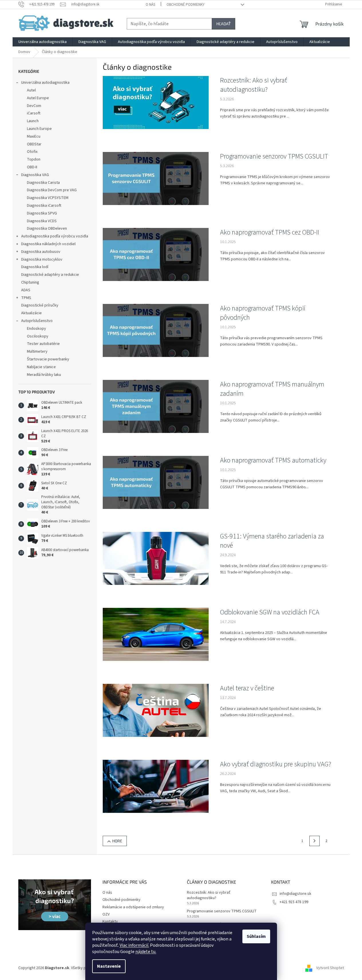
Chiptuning (30, 282)
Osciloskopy (37, 336)
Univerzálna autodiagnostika (45, 82)
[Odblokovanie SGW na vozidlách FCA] (156, 634)
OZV (106, 914)
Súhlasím (256, 936)
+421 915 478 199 (294, 902)
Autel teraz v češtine (247, 688)
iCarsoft (33, 113)
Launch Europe (39, 129)
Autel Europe (38, 98)
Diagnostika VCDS (42, 221)
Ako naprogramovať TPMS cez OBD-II (269, 232)
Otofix (32, 152)
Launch (33, 121)
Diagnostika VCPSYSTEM (47, 198)
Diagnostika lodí (34, 267)
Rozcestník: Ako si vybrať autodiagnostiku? (253, 85)
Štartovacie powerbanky (48, 359)
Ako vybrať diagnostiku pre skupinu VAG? (275, 764)
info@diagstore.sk (295, 894)
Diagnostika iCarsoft (44, 205)
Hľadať (223, 23)
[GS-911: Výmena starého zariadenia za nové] (156, 558)
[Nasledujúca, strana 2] (314, 841)
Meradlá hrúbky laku (44, 375)
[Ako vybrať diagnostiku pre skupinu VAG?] (156, 786)
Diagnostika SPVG (42, 213)
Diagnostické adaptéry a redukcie (50, 275)
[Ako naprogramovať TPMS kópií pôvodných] (156, 330)
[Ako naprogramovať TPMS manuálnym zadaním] (156, 406)
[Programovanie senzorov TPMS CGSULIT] (156, 178)
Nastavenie (109, 966)
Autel (31, 90)
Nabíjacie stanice (41, 367)
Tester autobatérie (43, 344)
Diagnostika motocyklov (41, 259)
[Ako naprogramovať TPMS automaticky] (156, 482)
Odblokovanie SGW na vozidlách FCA (269, 612)
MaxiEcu (33, 136)
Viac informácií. (134, 945)
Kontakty (110, 921)
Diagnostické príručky (39, 305)
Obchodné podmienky (186, 4)
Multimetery (37, 351)
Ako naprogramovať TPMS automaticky (273, 460)
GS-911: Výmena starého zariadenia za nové (272, 541)
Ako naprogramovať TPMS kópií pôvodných (262, 313)
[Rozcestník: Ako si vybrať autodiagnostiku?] (156, 102)
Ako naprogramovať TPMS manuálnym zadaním (272, 389)
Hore (117, 840)
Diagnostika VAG (35, 175)
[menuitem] (42, 41)
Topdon (33, 159)
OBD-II (32, 167)
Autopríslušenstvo (37, 321)
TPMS (26, 298)
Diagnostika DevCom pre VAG (52, 190)
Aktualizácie (31, 313)
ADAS (25, 290)
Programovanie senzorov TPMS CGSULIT (274, 156)
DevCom (34, 106)
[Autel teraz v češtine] (156, 710)
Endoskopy (36, 328)
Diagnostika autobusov (40, 252)
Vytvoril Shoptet (330, 968)
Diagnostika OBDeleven (47, 228)
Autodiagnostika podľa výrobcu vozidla (54, 236)
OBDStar (34, 144)
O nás (150, 4)
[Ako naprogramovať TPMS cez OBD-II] (156, 254)
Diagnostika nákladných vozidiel (48, 244)
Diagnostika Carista (43, 183)
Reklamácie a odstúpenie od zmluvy (133, 907)
